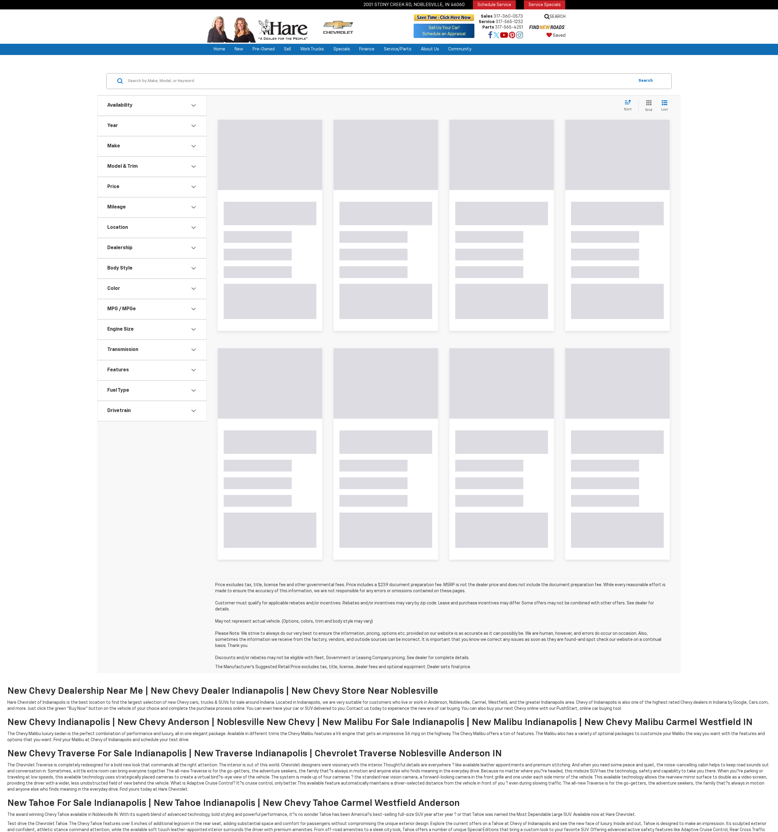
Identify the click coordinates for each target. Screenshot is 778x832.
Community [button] (459, 49)
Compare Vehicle (250, 528)
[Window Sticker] (315, 280)
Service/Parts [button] (397, 49)
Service (487, 22)
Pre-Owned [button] (264, 49)
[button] (319, 159)
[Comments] (305, 280)
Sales (487, 16)
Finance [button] (366, 49)
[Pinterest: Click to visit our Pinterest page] (512, 36)
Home (219, 49)
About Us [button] (430, 49)
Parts (488, 27)
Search (646, 81)
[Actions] (313, 217)
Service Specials (544, 5)
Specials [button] (341, 49)
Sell (287, 49)
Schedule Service (494, 5)
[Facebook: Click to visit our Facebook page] (490, 36)
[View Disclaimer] (277, 280)
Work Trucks (312, 49)
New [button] (239, 49)
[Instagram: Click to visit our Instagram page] (519, 36)
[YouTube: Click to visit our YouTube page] (504, 36)
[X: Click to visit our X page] (496, 36)
